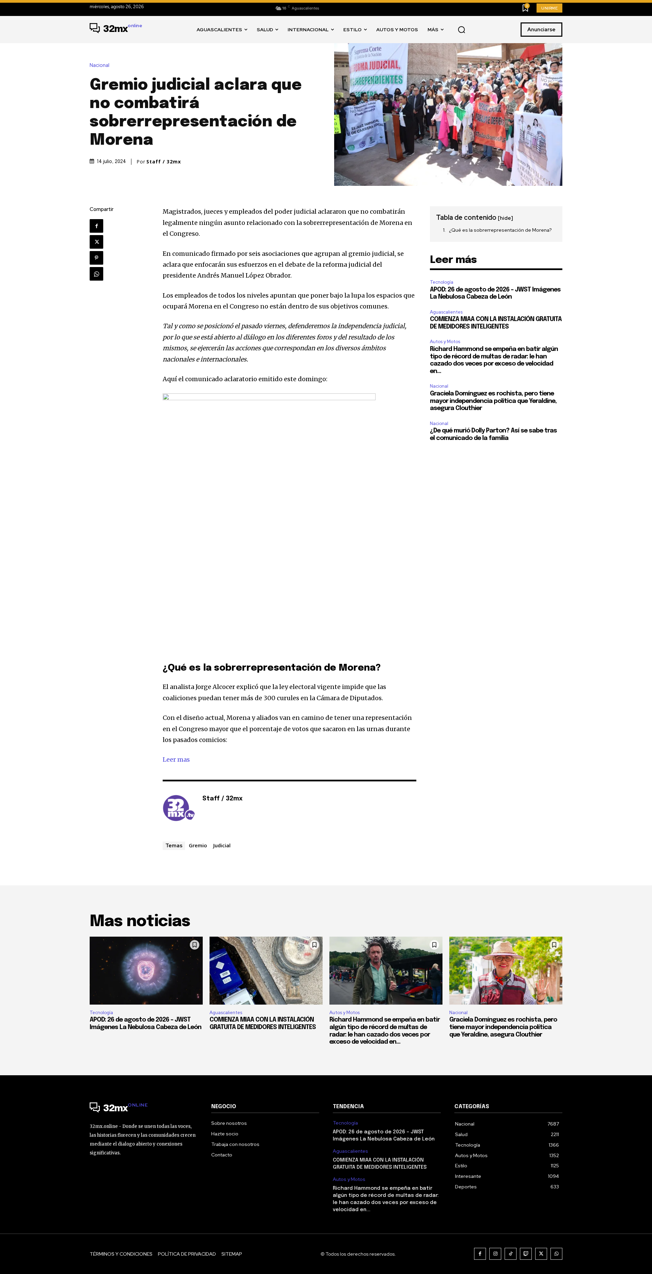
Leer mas (176, 759)
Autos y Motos (445, 341)
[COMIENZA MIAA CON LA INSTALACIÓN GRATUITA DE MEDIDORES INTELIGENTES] (266, 971)
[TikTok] (511, 1254)
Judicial (222, 845)
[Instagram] (495, 1254)
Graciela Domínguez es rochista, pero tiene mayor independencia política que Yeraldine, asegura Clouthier (493, 401)
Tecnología (441, 282)
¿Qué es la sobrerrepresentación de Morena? (500, 230)
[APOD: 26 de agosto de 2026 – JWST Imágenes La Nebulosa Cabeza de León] (146, 971)
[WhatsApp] (96, 274)
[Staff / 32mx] (179, 809)
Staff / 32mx (163, 162)
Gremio (198, 845)
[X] (96, 242)
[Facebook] (96, 226)
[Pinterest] (96, 258)
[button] (461, 30)
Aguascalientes (446, 312)
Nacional (99, 65)
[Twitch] (526, 1254)
